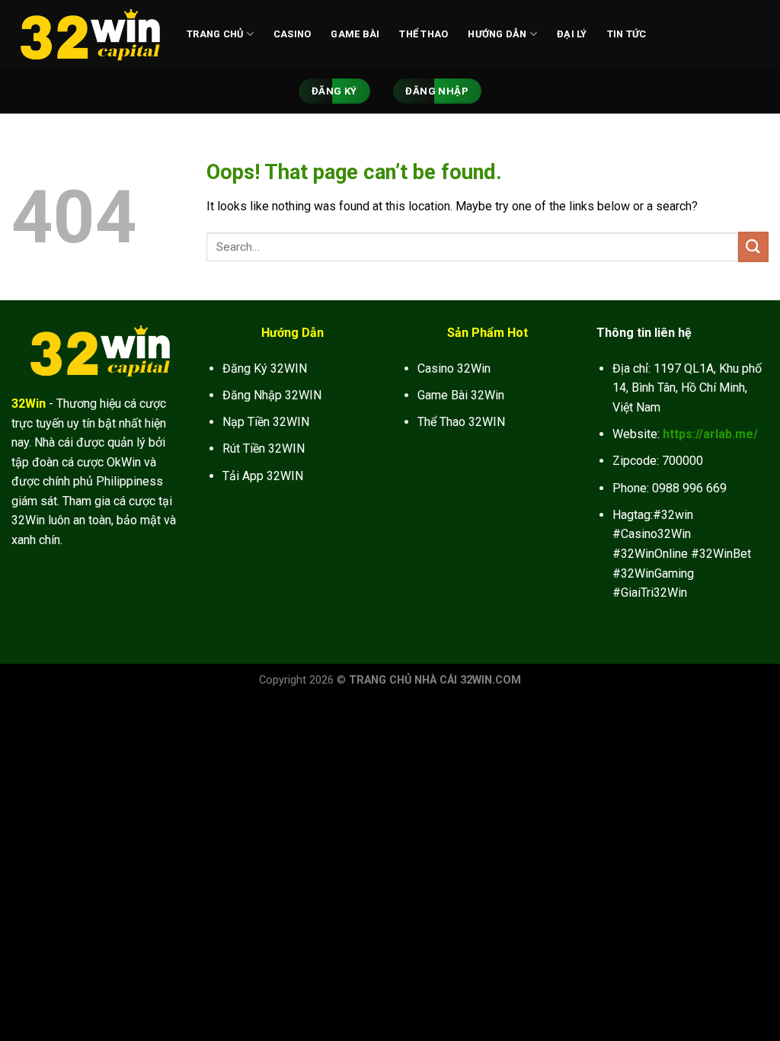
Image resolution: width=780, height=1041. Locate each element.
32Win (28, 403)
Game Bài (355, 34)
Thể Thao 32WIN (461, 422)
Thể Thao (423, 34)
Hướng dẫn (497, 34)
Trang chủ (215, 34)
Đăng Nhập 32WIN (271, 395)
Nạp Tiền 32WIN (265, 422)
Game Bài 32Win (460, 395)
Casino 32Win (454, 368)
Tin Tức (627, 34)
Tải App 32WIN (262, 476)
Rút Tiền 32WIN (263, 448)
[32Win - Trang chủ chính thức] (87, 34)
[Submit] (753, 246)
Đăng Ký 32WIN (264, 368)
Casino (292, 34)
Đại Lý (572, 34)
